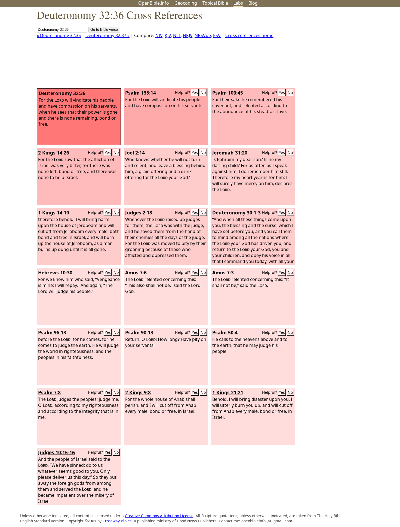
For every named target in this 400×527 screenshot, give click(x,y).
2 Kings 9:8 (138, 392)
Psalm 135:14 (140, 92)
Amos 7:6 (136, 272)
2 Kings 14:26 (53, 152)
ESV (217, 35)
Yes (195, 92)
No (203, 92)
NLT (177, 35)
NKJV (187, 35)
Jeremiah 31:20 (229, 152)
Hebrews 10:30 (55, 272)
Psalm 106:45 (227, 92)
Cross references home (249, 35)
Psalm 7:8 (49, 392)
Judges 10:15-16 (56, 452)
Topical (215, 3)
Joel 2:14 (135, 152)
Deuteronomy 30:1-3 (236, 212)
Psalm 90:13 (139, 332)
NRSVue (203, 35)
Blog (253, 3)
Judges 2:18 (138, 212)
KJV (168, 35)
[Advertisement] (345, 50)
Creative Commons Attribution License (159, 515)
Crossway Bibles (117, 520)
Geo (185, 3)
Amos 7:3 (223, 272)
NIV (158, 35)
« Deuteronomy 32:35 (59, 35)
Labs (238, 3)
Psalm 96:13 (52, 332)
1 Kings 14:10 (53, 212)
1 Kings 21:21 (227, 392)
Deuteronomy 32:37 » (107, 35)
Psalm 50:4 (225, 332)
